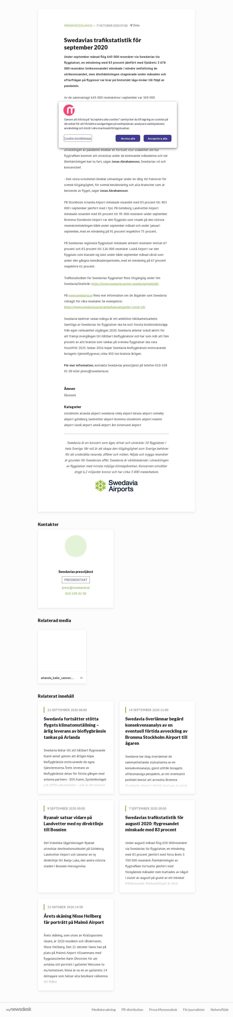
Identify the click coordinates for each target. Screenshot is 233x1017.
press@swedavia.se (76, 587)
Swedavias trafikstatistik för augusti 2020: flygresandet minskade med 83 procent (154, 823)
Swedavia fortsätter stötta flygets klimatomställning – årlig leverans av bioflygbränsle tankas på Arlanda (75, 728)
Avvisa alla (128, 138)
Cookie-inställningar (78, 138)
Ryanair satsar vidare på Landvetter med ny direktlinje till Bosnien (73, 823)
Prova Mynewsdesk (163, 1010)
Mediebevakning (104, 1010)
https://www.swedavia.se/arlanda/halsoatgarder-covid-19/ (104, 307)
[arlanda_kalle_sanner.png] (62, 651)
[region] (118, 125)
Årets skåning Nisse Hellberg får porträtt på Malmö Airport (74, 919)
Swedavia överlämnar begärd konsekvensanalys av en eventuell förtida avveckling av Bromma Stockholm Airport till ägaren (156, 731)
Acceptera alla (157, 138)
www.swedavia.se (80, 295)
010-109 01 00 (75, 593)
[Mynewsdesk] (18, 1010)
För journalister (194, 1010)
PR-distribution (132, 1010)
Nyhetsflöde (220, 1010)
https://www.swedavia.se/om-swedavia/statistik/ (125, 284)
